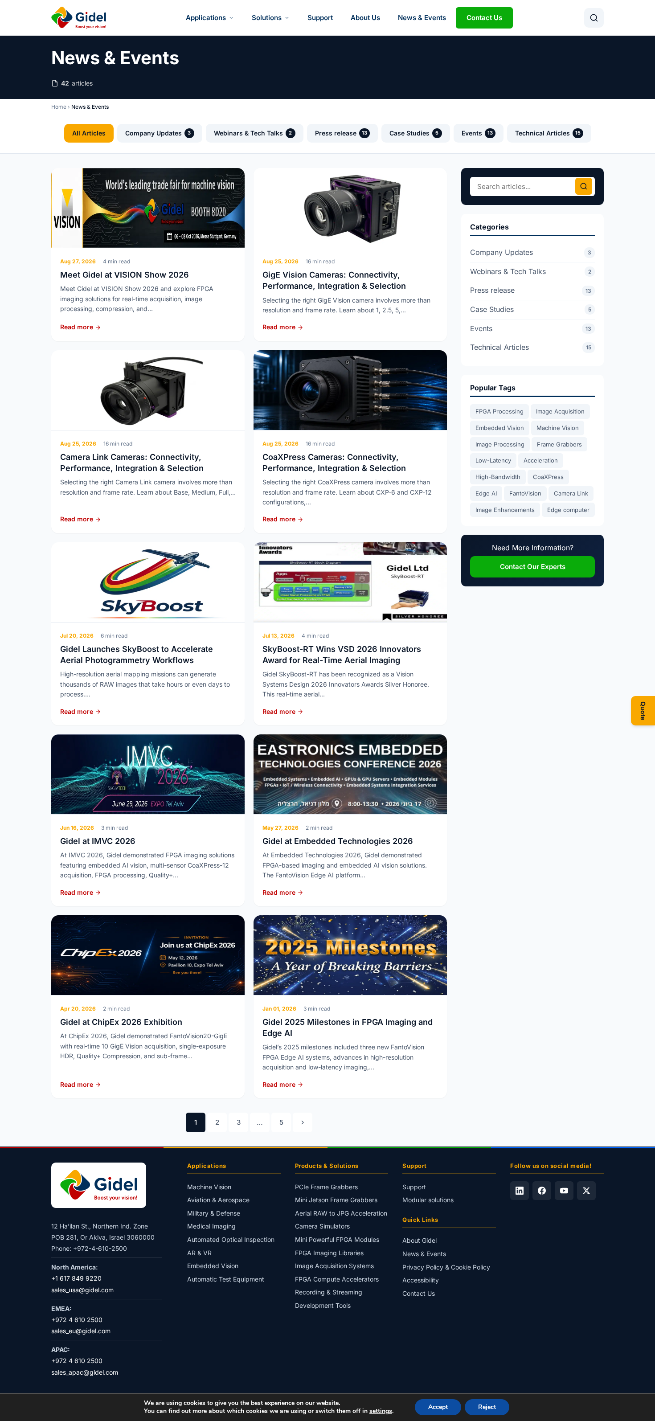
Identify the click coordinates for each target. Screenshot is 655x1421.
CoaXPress (548, 476)
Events (477, 133)
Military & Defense (213, 1213)
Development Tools (323, 1305)
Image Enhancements (505, 509)
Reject (487, 1407)
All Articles (89, 133)
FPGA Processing (499, 411)
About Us (365, 17)
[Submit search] (583, 186)
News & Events (422, 17)
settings (380, 1411)
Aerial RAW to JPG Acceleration (341, 1213)
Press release (341, 133)
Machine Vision (557, 427)
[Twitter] (586, 1190)
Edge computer (568, 509)
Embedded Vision (499, 427)
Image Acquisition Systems (334, 1265)
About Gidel (419, 1240)
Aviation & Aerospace (218, 1200)
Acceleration (541, 460)
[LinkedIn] (519, 1190)
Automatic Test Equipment (225, 1279)
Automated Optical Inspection (230, 1239)
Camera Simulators (322, 1226)
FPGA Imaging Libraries (329, 1253)
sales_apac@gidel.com (84, 1372)
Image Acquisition (560, 411)
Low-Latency (493, 460)
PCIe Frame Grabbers (326, 1187)
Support (320, 17)
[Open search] (594, 18)
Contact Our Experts (532, 566)
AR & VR (199, 1253)
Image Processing (499, 444)
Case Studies (414, 133)
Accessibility (420, 1280)
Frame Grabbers (559, 444)
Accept (438, 1407)
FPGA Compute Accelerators (337, 1279)
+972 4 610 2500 (76, 1319)
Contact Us (484, 17)
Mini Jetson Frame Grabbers (336, 1200)
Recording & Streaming (328, 1292)
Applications (206, 17)
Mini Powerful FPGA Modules (337, 1239)
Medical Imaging (211, 1226)
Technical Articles (548, 133)
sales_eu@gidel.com (81, 1331)
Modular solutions (428, 1200)
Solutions (267, 17)
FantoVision (525, 493)
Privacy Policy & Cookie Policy (446, 1267)
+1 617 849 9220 (76, 1278)
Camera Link (571, 493)
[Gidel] (78, 18)
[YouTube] (564, 1190)
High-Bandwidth (497, 476)
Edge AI (486, 493)
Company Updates (158, 133)
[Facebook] (541, 1190)
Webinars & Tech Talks (253, 133)
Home (58, 106)
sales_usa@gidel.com (82, 1290)
